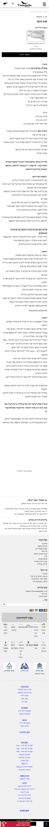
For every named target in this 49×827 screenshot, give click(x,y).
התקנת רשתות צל (25, 770)
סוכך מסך (24, 699)
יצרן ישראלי (24, 671)
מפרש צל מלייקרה (24, 798)
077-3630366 (37, 581)
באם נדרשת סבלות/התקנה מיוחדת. (33, 294)
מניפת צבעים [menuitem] (43, 559)
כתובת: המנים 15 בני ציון (39, 576)
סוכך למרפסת (24, 779)
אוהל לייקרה (24, 792)
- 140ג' (18, 745)
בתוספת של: (39, 49)
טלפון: (45, 581)
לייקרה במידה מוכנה (24, 786)
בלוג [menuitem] (45, 556)
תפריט (44, 6)
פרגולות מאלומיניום (36, 12)
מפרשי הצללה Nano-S (24, 767)
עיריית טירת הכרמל (43, 648)
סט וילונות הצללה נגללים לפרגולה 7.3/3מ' (36, 46)
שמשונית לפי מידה (24, 711)
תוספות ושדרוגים (41, 28)
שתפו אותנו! (43, 596)
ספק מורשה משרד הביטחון (39, 672)
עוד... (45, 600)
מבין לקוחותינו (24, 618)
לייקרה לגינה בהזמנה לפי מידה (24, 789)
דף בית (45, 12)
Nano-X (24, 764)
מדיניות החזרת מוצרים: (37, 520)
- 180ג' (18, 748)
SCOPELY (28, 627)
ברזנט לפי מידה (24, 723)
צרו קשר (43, 570)
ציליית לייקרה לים (24, 795)
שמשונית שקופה (24, 714)
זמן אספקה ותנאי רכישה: (37, 500)
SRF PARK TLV (6, 648)
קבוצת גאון (36, 646)
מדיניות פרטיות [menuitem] (42, 564)
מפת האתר (43, 540)
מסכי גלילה (24, 696)
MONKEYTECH (28, 645)
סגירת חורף (24, 686)
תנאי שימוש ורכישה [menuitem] (40, 554)
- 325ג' (18, 751)
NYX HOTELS (13, 646)
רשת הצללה (25, 761)
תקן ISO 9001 (9, 671)
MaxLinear (21, 627)
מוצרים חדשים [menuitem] (42, 546)
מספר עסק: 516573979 (39, 579)
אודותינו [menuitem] (44, 544)
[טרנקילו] (24, 4)
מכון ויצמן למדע (5, 630)
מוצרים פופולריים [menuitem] (41, 549)
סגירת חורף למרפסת (24, 693)
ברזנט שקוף (24, 726)
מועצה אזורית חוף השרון (36, 631)
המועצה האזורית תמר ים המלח (21, 651)
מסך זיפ (24, 702)
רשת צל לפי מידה (27, 745)
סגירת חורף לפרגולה (24, 689)
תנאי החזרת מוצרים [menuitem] (40, 561)
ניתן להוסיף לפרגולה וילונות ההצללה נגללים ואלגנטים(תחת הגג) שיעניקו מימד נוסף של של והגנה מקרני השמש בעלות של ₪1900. (24, 184)
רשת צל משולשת (24, 757)
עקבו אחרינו (42, 588)
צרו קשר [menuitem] (44, 551)
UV (42, 87)
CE (23, 149)
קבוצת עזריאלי (13, 628)
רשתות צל (24, 742)
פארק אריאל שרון (43, 630)
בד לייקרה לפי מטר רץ (24, 801)
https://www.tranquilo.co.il (36, 591)
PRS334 (39, 17)
